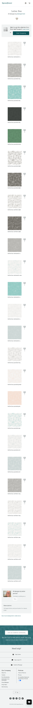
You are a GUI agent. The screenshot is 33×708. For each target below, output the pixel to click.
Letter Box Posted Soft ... (15, 450)
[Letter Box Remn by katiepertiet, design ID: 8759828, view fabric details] (15, 55)
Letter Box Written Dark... (14, 231)
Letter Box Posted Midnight (15, 122)
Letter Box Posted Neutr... (15, 78)
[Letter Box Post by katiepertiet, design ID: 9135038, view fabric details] (15, 142)
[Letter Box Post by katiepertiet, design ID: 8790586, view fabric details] (15, 186)
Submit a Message (18, 664)
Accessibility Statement (23, 677)
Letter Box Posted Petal (14, 384)
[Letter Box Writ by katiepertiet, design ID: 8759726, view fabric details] (15, 513)
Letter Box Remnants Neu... (15, 57)
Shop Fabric (4, 684)
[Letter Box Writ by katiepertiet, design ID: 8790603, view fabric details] (15, 229)
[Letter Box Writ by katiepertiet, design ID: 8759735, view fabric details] (15, 579)
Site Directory (5, 686)
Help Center (18, 654)
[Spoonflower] (7, 3)
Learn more (26, 29)
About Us (4, 672)
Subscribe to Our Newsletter (5, 679)
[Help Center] (13, 655)
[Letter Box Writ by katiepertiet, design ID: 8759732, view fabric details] (15, 535)
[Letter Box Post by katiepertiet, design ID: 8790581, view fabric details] (15, 164)
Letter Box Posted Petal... (15, 406)
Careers (3, 675)
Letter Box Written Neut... (15, 493)
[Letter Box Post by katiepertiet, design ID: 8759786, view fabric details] (15, 76)
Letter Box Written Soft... (15, 559)
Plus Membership (5, 677)
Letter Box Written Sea (14, 537)
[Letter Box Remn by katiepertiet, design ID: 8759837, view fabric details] (15, 317)
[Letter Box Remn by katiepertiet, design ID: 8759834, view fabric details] (15, 273)
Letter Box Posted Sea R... (15, 100)
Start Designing (21, 33)
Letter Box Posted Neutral (15, 362)
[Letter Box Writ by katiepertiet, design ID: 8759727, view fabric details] (15, 491)
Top (17, 692)
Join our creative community (16, 633)
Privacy (20, 675)
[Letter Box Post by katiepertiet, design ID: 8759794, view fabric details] (15, 98)
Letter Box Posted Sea (14, 428)
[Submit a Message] (12, 665)
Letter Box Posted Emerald (15, 144)
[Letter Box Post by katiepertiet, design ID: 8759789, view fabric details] (15, 382)
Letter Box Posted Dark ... (15, 166)
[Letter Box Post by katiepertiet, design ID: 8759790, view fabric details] (15, 404)
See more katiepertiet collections (11, 616)
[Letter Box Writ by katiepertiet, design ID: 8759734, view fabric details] (15, 557)
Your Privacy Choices (23, 678)
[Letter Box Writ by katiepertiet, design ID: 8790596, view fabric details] (15, 208)
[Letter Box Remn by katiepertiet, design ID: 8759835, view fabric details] (15, 295)
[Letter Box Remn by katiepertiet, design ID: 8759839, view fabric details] (15, 339)
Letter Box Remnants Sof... (15, 319)
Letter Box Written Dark (14, 209)
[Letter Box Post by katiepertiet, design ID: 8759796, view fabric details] (15, 448)
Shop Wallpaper (5, 682)
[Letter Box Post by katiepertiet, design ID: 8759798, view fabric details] (15, 470)
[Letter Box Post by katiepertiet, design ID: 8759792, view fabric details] (15, 426)
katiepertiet (21, 14)
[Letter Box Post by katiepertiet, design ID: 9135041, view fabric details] (15, 120)
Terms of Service (22, 672)
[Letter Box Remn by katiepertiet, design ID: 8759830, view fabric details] (15, 251)
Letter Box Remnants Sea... (15, 297)
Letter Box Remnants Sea (15, 275)
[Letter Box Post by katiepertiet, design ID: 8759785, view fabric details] (15, 360)
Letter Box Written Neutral (15, 515)
